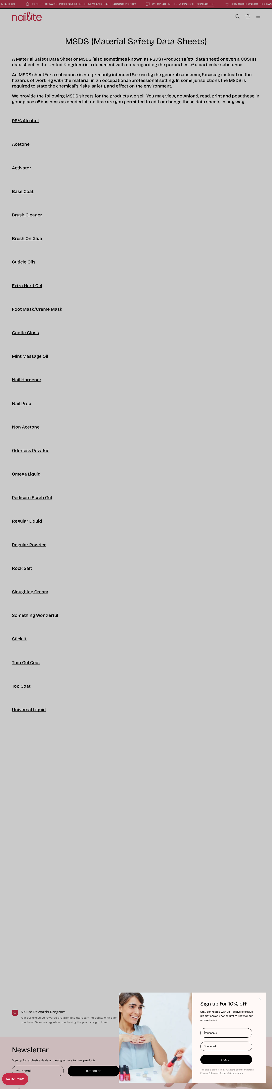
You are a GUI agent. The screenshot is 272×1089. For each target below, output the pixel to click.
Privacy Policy (207, 1073)
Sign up (226, 1059)
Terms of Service (228, 1073)
